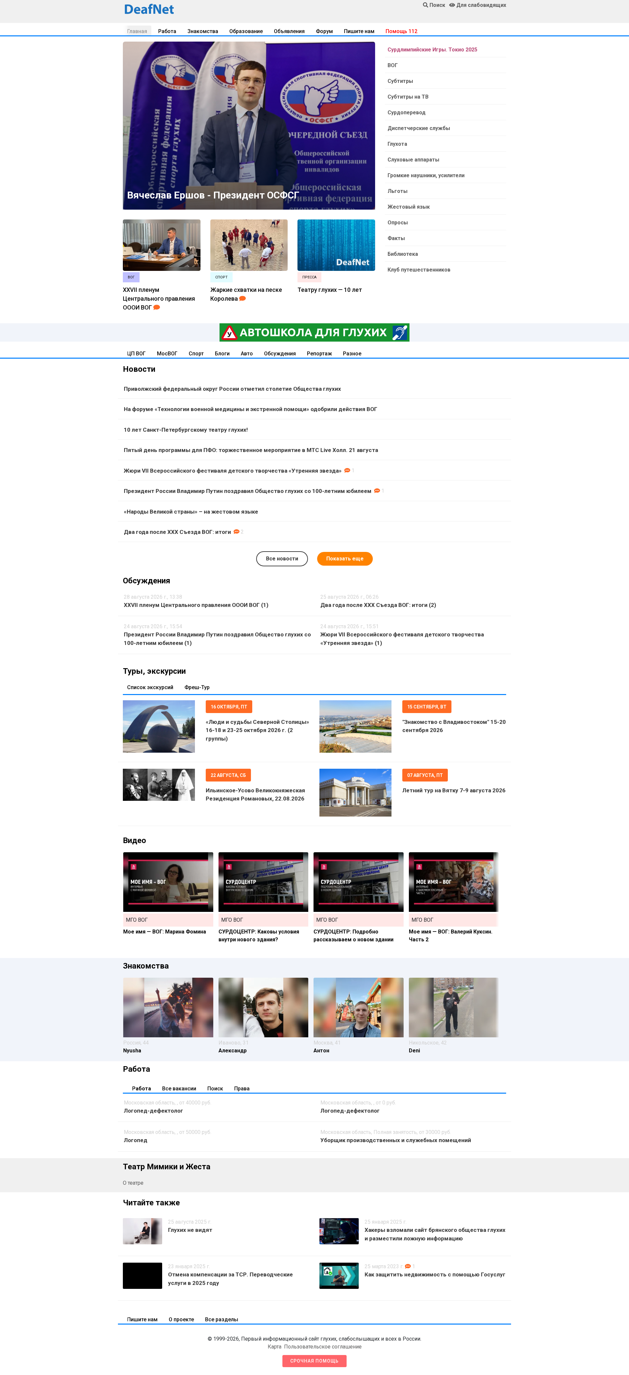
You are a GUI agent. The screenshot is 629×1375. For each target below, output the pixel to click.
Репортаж (319, 353)
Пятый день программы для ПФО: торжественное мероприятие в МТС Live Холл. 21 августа (251, 450)
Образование (246, 31)
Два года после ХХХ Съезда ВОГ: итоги (177, 532)
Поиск (215, 1088)
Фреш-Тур (197, 687)
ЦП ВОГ (136, 353)
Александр (233, 1050)
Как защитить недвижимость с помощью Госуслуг (435, 1274)
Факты (396, 238)
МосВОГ (167, 353)
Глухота (397, 144)
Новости (139, 369)
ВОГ (393, 65)
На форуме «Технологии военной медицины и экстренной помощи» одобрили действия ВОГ (250, 409)
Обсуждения (280, 353)
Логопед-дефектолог (153, 1110)
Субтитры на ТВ (408, 97)
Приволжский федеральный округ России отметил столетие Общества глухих (232, 389)
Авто (247, 353)
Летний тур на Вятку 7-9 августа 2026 (453, 790)
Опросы (398, 222)
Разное (352, 353)
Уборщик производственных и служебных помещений (395, 1140)
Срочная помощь (314, 1361)
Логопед (135, 1140)
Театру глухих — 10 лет (329, 289)
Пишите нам (359, 31)
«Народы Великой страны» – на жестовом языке (191, 511)
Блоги (222, 353)
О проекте (181, 1319)
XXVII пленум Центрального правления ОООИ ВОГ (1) (196, 605)
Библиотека (403, 254)
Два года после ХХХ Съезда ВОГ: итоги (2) (378, 605)
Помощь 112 (401, 31)
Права (242, 1088)
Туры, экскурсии (154, 671)
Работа (167, 31)
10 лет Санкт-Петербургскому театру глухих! (186, 429)
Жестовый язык (409, 207)
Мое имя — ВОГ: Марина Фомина (164, 932)
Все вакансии (179, 1088)
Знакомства (202, 31)
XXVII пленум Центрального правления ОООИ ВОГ (159, 298)
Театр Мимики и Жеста (166, 1166)
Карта (274, 1347)
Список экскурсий (150, 687)
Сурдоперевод (407, 112)
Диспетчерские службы (419, 128)
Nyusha (132, 1050)
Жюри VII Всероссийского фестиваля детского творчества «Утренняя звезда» (233, 470)
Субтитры (400, 81)
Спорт (196, 353)
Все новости (282, 559)
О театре (133, 1183)
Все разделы (221, 1319)
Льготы (398, 191)
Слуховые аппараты (413, 160)
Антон (321, 1050)
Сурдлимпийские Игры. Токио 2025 (432, 50)
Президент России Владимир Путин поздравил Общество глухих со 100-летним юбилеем (248, 491)
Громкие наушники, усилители (426, 175)
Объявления (289, 31)
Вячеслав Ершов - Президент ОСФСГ (213, 195)
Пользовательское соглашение (323, 1347)
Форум (324, 31)
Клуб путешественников (419, 270)
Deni (414, 1050)
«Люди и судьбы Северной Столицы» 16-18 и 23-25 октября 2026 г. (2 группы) (257, 730)
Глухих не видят (190, 1230)
